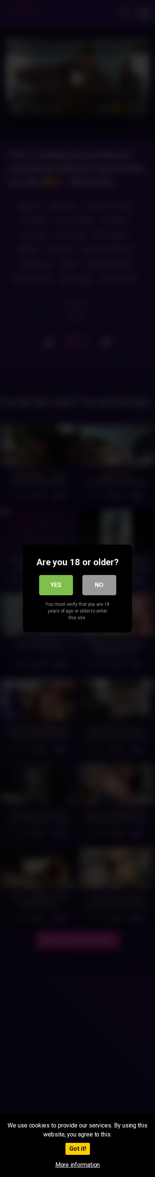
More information (77, 1164)
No (99, 584)
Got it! (77, 1148)
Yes (55, 584)
